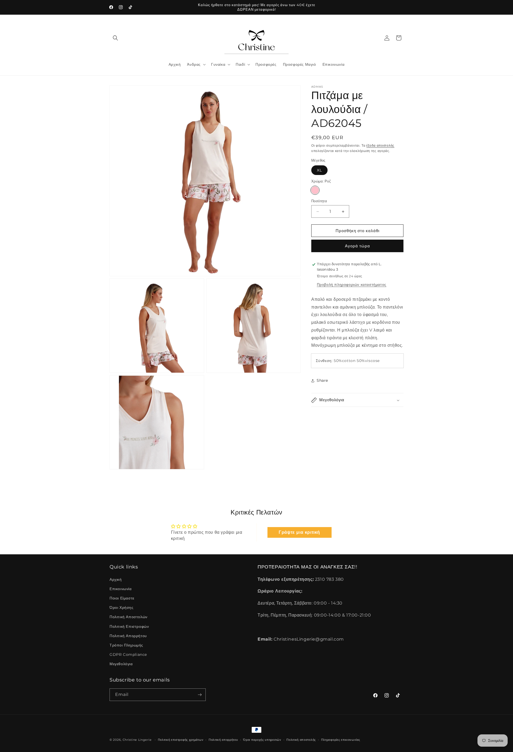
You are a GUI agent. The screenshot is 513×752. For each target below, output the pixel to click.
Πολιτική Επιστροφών (129, 626)
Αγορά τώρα (357, 246)
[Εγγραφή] (199, 694)
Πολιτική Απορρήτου (128, 635)
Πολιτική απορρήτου (223, 740)
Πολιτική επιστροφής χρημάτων (181, 740)
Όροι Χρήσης (122, 607)
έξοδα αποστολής (380, 145)
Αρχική (116, 579)
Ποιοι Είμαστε (122, 598)
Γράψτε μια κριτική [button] (299, 532)
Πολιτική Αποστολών (128, 616)
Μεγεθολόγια (121, 663)
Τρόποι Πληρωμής (126, 645)
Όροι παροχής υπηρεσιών (262, 740)
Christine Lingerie (137, 740)
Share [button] (322, 380)
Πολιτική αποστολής (301, 740)
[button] (115, 38)
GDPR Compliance (128, 654)
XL (319, 170)
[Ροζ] (315, 190)
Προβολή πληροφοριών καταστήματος (351, 284)
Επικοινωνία (121, 588)
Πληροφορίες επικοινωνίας (340, 740)
